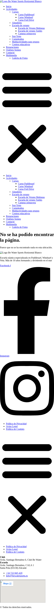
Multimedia (11, 55)
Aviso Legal (12, 426)
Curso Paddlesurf (26, 14)
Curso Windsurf (25, 17)
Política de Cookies (15, 429)
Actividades (11, 9)
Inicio (8, 6)
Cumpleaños (18, 39)
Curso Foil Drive (26, 20)
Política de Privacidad (16, 423)
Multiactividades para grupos (25, 41)
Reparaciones (12, 47)
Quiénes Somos (13, 50)
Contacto (10, 52)
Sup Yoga (16, 36)
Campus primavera (27, 33)
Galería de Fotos (20, 58)
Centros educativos (21, 44)
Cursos (15, 12)
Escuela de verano (20, 25)
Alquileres (17, 22)
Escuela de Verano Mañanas (31, 28)
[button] (27, 117)
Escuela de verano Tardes (30, 31)
